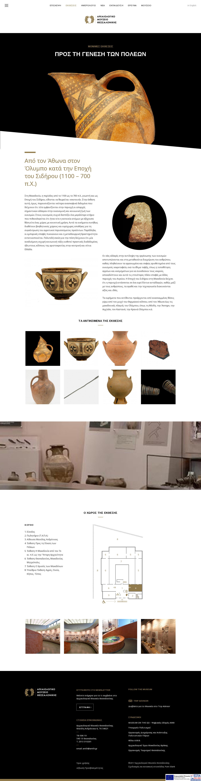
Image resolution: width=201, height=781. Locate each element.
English (193, 5)
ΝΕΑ (102, 5)
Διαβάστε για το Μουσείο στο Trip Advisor (149, 706)
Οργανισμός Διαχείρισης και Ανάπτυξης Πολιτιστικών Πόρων (148, 734)
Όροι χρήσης (82, 763)
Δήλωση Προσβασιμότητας (89, 768)
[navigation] (7, 5)
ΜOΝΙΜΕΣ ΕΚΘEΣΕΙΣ (100, 46)
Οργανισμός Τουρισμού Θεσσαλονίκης (146, 750)
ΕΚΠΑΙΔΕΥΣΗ (116, 5)
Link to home (41, 692)
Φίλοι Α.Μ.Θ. (134, 740)
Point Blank (170, 766)
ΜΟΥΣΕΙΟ (146, 5)
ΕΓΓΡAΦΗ (84, 707)
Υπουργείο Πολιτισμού (139, 727)
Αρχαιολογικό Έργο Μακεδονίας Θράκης (148, 745)
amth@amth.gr (90, 748)
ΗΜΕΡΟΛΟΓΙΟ (88, 5)
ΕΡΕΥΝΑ (132, 5)
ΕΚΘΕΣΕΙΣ (71, 5)
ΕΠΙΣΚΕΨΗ (55, 5)
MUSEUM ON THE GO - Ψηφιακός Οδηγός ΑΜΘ (151, 722)
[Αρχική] (100, 19)
